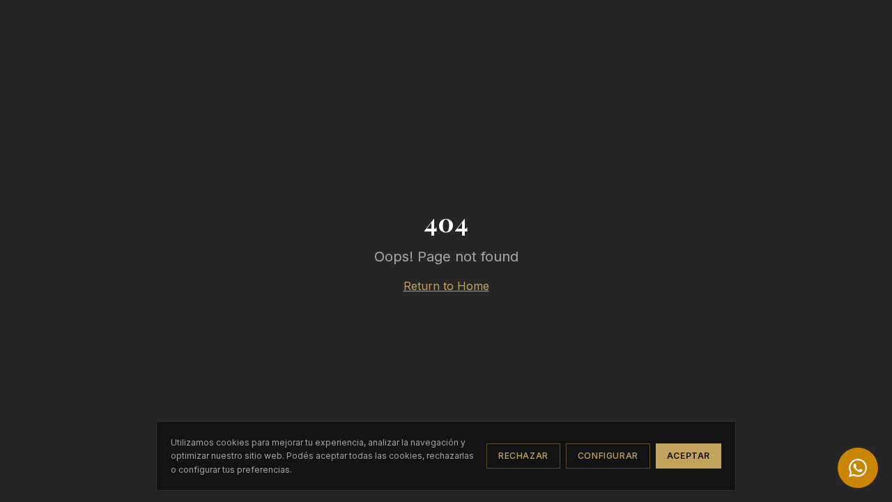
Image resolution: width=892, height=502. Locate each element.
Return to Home (446, 286)
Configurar (608, 455)
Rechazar (523, 455)
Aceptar (688, 455)
